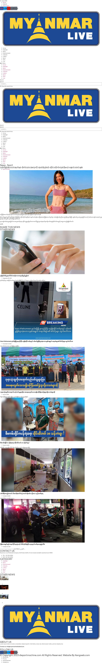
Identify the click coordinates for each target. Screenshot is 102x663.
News (4, 51)
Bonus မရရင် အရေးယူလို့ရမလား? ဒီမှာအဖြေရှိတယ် (9, 600)
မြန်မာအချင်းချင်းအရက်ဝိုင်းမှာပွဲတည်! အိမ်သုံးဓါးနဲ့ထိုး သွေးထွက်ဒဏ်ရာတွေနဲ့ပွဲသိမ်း (22, 544)
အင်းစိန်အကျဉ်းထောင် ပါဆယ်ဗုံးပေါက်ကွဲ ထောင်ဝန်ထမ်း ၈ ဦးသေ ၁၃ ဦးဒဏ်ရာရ (21, 494)
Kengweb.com (82, 655)
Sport (4, 58)
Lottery (5, 56)
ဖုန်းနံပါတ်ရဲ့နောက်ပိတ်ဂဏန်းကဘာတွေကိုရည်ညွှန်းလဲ (14, 276)
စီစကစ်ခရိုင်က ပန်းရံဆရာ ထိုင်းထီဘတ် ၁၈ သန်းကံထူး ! (14, 443)
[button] (51, 63)
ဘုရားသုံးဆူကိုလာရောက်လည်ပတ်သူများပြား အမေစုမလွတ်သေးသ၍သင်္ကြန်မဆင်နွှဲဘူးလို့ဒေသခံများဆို (27, 392)
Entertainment (6, 53)
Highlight (5, 50)
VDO (4, 60)
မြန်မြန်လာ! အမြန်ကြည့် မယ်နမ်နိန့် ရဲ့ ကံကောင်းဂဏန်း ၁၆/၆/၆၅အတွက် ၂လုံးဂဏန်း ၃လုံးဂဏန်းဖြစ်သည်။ (9, 582)
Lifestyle (5, 55)
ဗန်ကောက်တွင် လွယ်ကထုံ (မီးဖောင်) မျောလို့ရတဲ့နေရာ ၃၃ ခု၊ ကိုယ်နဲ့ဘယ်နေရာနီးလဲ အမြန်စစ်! (10, 591)
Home (4, 48)
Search (2, 81)
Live (4, 61)
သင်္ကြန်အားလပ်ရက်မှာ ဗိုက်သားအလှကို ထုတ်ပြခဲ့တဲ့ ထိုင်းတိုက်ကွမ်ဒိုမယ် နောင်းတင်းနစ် (41, 167)
